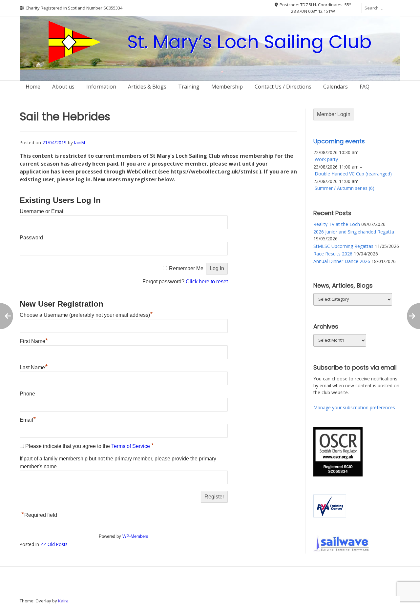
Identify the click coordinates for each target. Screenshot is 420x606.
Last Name (34, 367)
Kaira (63, 601)
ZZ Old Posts (54, 544)
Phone (27, 393)
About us (63, 86)
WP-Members (135, 536)
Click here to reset (207, 281)
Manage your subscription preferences (354, 407)
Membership (227, 86)
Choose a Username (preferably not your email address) (86, 315)
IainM (79, 142)
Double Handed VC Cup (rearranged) (353, 174)
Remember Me (186, 268)
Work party (326, 159)
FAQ (364, 86)
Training (189, 86)
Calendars (335, 86)
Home (33, 86)
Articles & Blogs (147, 86)
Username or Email (42, 211)
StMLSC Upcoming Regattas (343, 246)
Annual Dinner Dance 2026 (341, 261)
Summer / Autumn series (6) (344, 188)
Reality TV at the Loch (336, 224)
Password (31, 237)
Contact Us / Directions (283, 86)
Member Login (333, 114)
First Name (34, 341)
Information (101, 86)
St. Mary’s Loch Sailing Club (249, 42)
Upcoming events (339, 141)
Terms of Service (131, 446)
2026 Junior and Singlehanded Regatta (353, 232)
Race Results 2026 (332, 254)
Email (28, 420)
